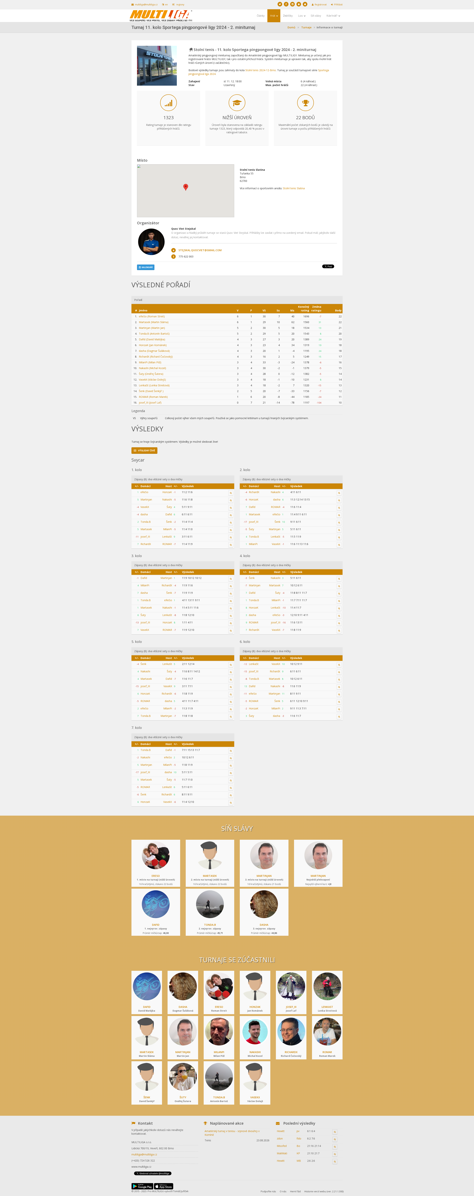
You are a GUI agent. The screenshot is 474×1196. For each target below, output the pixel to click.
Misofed (282, 1146)
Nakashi (167, 499)
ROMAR (167, 544)
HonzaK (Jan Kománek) (153, 345)
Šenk (169, 521)
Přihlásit (338, 4)
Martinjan (146, 499)
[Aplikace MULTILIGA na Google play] (298, 4)
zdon (280, 1138)
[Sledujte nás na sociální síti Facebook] (286, 4)
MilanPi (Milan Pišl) (150, 362)
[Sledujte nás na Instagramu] (292, 4)
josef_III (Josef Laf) (150, 402)
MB (299, 1160)
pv (298, 1131)
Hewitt (281, 1131)
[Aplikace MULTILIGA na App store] (305, 4)
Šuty (169, 507)
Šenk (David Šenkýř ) (151, 391)
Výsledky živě (146, 450)
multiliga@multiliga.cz (146, 4)
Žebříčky (288, 15)
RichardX (146, 544)
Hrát (273, 15)
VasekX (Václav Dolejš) (152, 379)
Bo (298, 1146)
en (166, 4)
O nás (283, 1191)
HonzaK (167, 492)
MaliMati (282, 1153)
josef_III (145, 536)
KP (298, 1153)
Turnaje (306, 27)
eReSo (144, 492)
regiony (180, 4)
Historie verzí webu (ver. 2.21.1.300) (323, 1191)
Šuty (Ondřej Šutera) (151, 374)
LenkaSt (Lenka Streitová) (154, 385)
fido (299, 1138)
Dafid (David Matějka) (152, 339)
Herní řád (295, 1191)
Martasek (146, 529)
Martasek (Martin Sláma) (153, 322)
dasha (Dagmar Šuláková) (154, 351)
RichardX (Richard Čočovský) (156, 356)
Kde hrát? (332, 15)
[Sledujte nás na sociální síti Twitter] (280, 4)
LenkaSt (167, 536)
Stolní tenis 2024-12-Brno (260, 70)
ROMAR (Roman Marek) (153, 397)
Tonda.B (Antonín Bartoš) (154, 333)
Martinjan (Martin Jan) (152, 328)
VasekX (145, 507)
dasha (144, 514)
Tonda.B (146, 521)
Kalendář (147, 267)
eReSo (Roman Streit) (152, 316)
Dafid (168, 514)
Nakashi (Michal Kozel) (152, 368)
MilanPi (167, 529)
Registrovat (321, 4)
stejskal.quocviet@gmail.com (200, 250)
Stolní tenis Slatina (294, 188)
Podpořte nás (268, 1191)
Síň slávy (316, 15)
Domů (291, 27)
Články (261, 15)
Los (300, 15)
